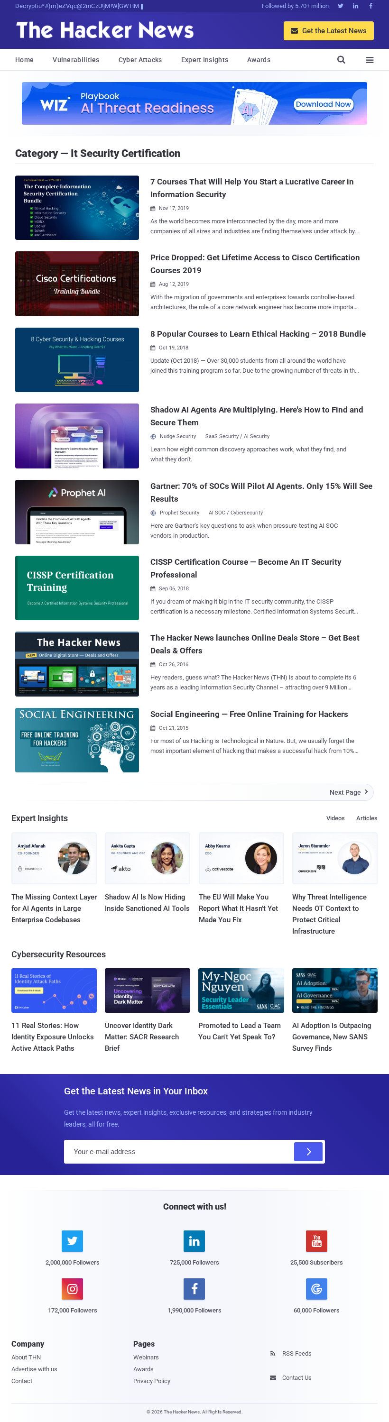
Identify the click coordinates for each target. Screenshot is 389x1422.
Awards (258, 60)
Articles (367, 818)
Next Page (349, 792)
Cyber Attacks (140, 60)
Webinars (146, 1357)
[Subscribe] (308, 1151)
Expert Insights (205, 60)
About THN (26, 1357)
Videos (335, 818)
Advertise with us (34, 1369)
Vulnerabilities (76, 60)
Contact (21, 1381)
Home (24, 60)
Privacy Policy (151, 1381)
